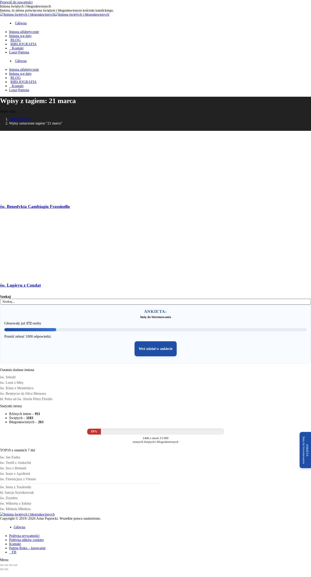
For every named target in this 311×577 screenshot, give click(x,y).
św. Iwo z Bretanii (13, 468)
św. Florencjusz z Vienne (18, 479)
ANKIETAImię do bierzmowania (305, 450)
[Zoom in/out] (15, 565)
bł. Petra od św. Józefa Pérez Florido (26, 399)
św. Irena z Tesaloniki (15, 487)
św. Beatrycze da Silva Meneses (23, 393)
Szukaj (5, 297)
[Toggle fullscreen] (11, 565)
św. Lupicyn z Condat (20, 285)
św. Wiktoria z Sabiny (15, 503)
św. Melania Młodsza (15, 509)
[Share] (6, 565)
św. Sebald (7, 377)
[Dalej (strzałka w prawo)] (6, 569)
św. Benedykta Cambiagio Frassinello (35, 206)
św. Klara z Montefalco (16, 388)
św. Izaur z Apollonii (15, 474)
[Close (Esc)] (2, 565)
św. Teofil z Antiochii (15, 463)
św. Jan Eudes (10, 457)
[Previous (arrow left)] (2, 569)
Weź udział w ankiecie (156, 349)
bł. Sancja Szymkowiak (17, 492)
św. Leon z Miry (12, 383)
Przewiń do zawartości (16, 2)
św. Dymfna (9, 498)
